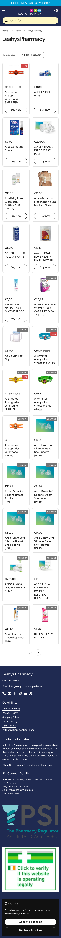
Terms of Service (11, 708)
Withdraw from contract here (18, 729)
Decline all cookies (30, 930)
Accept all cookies (30, 922)
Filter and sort (32, 55)
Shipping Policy (10, 717)
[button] (55, 12)
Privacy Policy (10, 712)
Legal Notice (9, 725)
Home (5, 30)
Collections (17, 30)
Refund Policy (9, 721)
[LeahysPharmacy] (30, 12)
